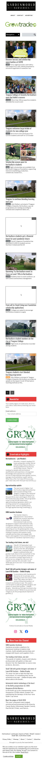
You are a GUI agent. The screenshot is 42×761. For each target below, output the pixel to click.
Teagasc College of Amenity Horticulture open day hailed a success (21, 96)
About (12, 15)
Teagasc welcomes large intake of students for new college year (18, 129)
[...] (35, 480)
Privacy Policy (7, 739)
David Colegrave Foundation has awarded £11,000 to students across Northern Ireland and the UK (19, 243)
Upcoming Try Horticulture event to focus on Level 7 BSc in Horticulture (19, 272)
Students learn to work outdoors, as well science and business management (20, 277)
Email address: (11, 411)
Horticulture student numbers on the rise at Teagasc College (19, 340)
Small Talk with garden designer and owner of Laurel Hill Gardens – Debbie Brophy (21, 570)
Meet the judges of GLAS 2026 (16, 700)
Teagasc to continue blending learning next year (20, 200)
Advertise (28, 15)
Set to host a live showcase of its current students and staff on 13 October (20, 134)
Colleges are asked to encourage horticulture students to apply (19, 311)
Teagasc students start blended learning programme (18, 373)
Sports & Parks (24, 734)
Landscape (14, 734)
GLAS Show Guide (25, 735)
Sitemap (15, 739)
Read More (24, 752)
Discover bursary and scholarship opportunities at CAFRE (18, 61)
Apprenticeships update (14, 485)
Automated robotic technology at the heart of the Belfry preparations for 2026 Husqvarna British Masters (20, 686)
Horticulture (33, 321)
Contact (20, 15)
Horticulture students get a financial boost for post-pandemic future (19, 237)
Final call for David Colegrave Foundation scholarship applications (21, 306)
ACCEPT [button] (18, 756)
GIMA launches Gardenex (14, 512)
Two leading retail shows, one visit (17, 542)
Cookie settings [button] (8, 756)
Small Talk (15, 735)
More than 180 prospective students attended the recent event (21, 101)
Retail (32, 734)
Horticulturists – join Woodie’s (16, 458)
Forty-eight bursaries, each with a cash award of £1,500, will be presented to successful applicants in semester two (20, 66)
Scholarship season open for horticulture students (16, 163)
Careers (34, 42)
